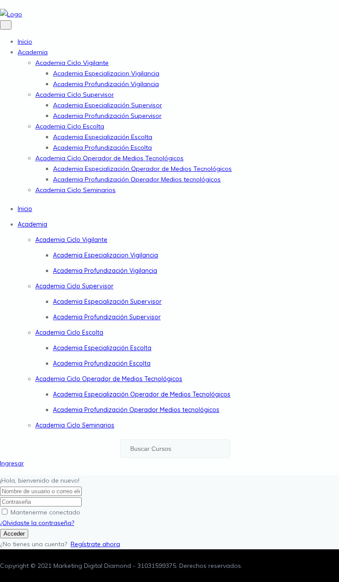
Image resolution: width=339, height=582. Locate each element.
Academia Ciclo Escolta (69, 126)
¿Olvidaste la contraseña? (37, 523)
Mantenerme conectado (45, 512)
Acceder (14, 533)
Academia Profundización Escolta (102, 147)
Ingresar (12, 463)
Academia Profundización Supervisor (107, 116)
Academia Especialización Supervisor (107, 105)
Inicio (25, 41)
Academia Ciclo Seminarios (75, 190)
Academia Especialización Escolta (102, 137)
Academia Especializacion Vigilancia (106, 73)
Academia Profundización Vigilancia (106, 84)
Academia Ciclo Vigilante (72, 63)
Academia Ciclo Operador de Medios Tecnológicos (109, 158)
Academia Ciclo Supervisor (74, 94)
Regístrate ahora (95, 544)
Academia (33, 52)
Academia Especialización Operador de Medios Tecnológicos (142, 169)
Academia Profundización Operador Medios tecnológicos (137, 179)
